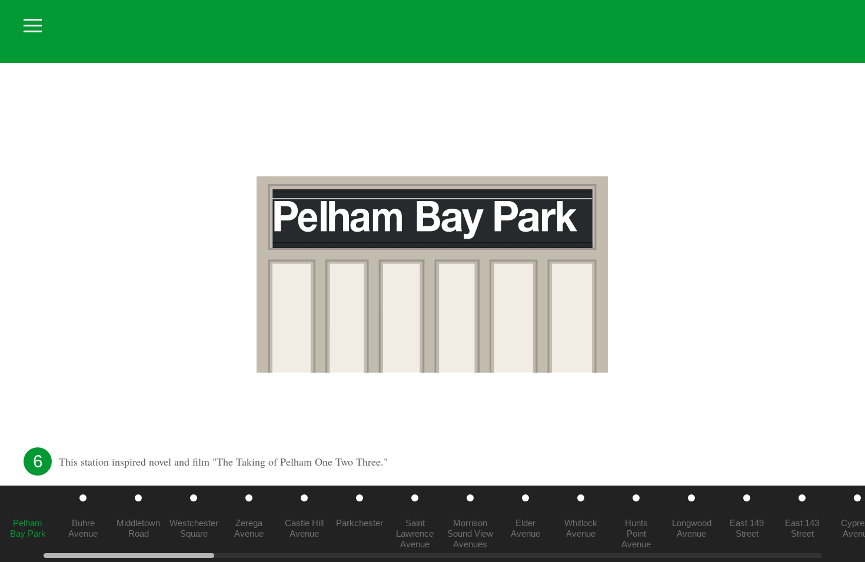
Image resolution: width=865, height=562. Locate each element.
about (831, 29)
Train (423, 32)
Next (847, 275)
